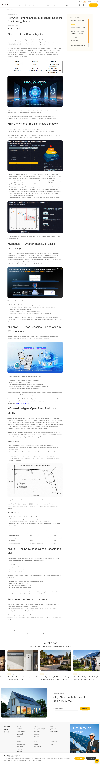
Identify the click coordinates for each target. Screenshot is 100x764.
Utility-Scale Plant (21, 731)
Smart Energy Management (23, 733)
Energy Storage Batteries (39, 729)
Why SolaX (19, 751)
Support (67, 5)
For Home (17, 5)
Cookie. (39, 760)
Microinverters (37, 734)
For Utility (31, 5)
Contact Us (93, 5)
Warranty (36, 744)
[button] (4, 660)
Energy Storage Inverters (39, 728)
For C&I (24, 5)
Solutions (38, 5)
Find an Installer (53, 729)
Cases (18, 736)
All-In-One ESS (37, 731)
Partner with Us (53, 728)
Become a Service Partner (22, 743)
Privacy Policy (69, 712)
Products (46, 5)
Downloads (36, 743)
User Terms (77, 712)
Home (7, 9)
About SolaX (95, 1)
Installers (60, 5)
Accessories (36, 738)
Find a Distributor (54, 731)
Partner (53, 5)
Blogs (84, 1)
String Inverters (37, 733)
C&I (17, 729)
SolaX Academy (20, 746)
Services (35, 741)
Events (89, 1)
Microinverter (20, 734)
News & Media (53, 741)
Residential (19, 728)
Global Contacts (37, 746)
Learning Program (21, 744)
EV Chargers (36, 736)
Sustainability (20, 753)
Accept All (79, 758)
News (80, 1)
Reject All (91, 758)
